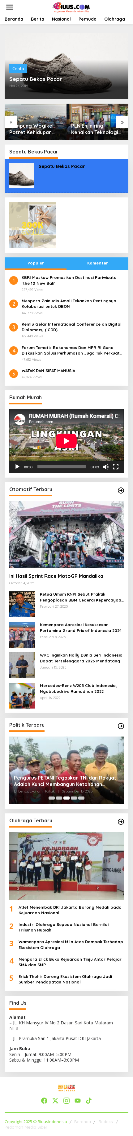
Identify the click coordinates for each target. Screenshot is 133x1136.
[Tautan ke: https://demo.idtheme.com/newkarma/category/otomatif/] (121, 490)
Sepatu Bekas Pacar (35, 79)
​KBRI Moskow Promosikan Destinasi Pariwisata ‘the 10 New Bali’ (69, 280)
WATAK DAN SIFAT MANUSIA (48, 370)
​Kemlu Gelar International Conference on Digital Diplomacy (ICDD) (72, 327)
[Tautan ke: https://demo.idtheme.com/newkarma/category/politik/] (121, 726)
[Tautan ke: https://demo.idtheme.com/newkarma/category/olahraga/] (121, 821)
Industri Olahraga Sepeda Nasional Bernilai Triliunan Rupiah (64, 927)
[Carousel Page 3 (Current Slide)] (66, 798)
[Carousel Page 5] (81, 798)
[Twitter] (55, 1101)
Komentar (97, 263)
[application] (66, 441)
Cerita (18, 68)
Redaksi (106, 1121)
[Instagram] (66, 1101)
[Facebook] (44, 1101)
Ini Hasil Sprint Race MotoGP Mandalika (56, 576)
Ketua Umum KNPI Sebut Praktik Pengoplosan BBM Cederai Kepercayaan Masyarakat (82, 597)
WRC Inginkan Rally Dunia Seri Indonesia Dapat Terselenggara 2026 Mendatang (81, 658)
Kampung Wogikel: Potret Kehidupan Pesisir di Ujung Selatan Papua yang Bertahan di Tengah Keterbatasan (33, 129)
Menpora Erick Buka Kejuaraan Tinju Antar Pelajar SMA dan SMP (70, 962)
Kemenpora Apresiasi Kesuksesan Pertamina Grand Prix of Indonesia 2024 (81, 627)
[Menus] (10, 7)
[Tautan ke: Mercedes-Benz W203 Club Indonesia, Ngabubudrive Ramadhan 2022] (22, 695)
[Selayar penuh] (116, 467)
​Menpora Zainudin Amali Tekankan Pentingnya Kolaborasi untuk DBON (69, 303)
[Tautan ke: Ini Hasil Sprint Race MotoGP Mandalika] (66, 535)
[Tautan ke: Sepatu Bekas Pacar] (21, 175)
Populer (36, 263)
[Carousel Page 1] (52, 798)
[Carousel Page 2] (59, 798)
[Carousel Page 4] (74, 798)
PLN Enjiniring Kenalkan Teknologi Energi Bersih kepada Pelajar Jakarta (96, 129)
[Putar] (17, 467)
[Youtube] (78, 1101)
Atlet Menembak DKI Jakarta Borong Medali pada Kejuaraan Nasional (70, 910)
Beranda (82, 1121)
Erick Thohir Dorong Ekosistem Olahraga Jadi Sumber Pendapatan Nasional (65, 979)
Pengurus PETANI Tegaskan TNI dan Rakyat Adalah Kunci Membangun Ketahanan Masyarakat (65, 781)
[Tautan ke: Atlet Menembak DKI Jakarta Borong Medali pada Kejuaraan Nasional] (66, 866)
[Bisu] (106, 467)
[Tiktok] (89, 1101)
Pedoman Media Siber (26, 1127)
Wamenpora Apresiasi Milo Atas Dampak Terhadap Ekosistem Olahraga (71, 944)
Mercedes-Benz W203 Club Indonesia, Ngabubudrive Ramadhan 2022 (78, 688)
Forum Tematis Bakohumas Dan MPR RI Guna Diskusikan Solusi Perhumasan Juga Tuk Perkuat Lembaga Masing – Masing (71, 350)
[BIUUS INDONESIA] (71, 7)
